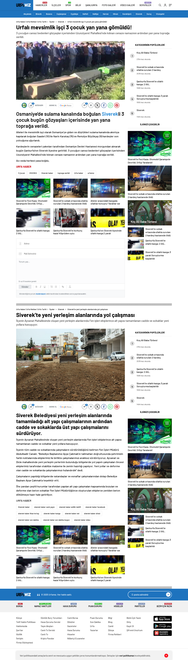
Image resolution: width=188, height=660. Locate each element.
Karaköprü (126, 14)
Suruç (149, 14)
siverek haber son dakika (28, 520)
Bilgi (110, 618)
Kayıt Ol (130, 626)
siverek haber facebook (95, 507)
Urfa (92, 626)
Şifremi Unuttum (134, 630)
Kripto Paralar (47, 638)
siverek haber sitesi (92, 513)
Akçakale (27, 14)
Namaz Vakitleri (42, 605)
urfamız (91, 173)
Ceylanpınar (61, 14)
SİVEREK (33, 173)
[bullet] (56, 286)
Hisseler (118, 605)
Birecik (39, 14)
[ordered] (52, 286)
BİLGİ (78, 5)
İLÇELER (56, 5)
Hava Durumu (70, 605)
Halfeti (85, 14)
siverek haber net (72, 513)
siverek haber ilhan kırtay (28, 513)
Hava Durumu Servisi (50, 622)
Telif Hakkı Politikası (25, 622)
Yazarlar (94, 630)
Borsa (19, 605)
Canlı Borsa (72, 618)
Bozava (49, 14)
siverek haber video (82, 520)
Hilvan (115, 14)
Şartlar (19, 630)
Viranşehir (160, 14)
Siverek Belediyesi (36, 415)
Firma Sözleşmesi (24, 642)
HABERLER (41, 5)
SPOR (68, 5)
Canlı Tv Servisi (48, 630)
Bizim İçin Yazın (164, 605)
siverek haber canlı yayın (44, 507)
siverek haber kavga (52, 513)
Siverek (139, 14)
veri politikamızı (127, 655)
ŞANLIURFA (91, 5)
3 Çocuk (21, 173)
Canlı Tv (44, 634)
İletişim (19, 638)
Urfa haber (78, 173)
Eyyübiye (74, 14)
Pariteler (140, 605)
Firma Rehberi (114, 634)
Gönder (25, 286)
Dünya (111, 630)
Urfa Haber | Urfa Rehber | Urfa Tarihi (31, 22)
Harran (106, 14)
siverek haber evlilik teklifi (70, 507)
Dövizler (71, 622)
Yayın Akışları (47, 626)
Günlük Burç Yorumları (51, 618)
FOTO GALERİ (109, 5)
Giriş (129, 622)
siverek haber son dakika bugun (56, 520)
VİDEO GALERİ (127, 5)
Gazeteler (72, 626)
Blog (110, 622)
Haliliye (95, 14)
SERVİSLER (145, 5)
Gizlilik (19, 634)
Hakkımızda (21, 626)
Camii (110, 626)
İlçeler (52, 22)
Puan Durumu (95, 605)
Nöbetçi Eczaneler (76, 638)
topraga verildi (64, 173)
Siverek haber (47, 173)
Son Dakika (95, 622)
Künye (19, 618)
